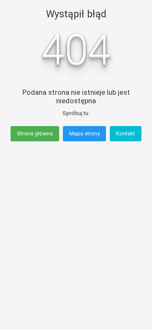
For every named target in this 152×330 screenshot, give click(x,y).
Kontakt (125, 133)
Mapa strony (84, 133)
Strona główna (35, 133)
